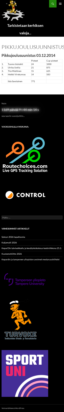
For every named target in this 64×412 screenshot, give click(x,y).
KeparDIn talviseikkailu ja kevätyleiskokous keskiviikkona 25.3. (32, 248)
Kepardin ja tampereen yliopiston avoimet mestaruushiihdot (30, 259)
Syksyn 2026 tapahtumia (13, 237)
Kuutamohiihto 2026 (12, 253)
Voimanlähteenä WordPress (13, 408)
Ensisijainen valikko (60, 3)
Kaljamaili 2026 (9, 242)
